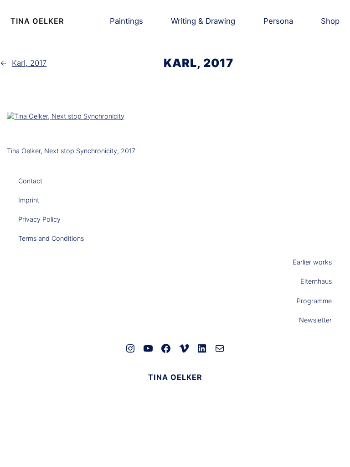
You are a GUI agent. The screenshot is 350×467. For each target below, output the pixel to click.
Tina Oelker (37, 21)
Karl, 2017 (29, 62)
